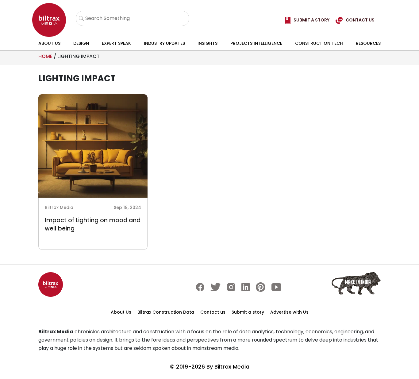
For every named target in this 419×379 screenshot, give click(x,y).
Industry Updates (164, 43)
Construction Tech (319, 43)
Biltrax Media (231, 366)
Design (81, 43)
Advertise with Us (289, 312)
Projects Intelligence (256, 43)
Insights (207, 43)
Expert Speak (116, 43)
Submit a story (248, 312)
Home (45, 56)
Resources (368, 43)
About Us (49, 43)
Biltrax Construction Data (165, 312)
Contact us (212, 312)
